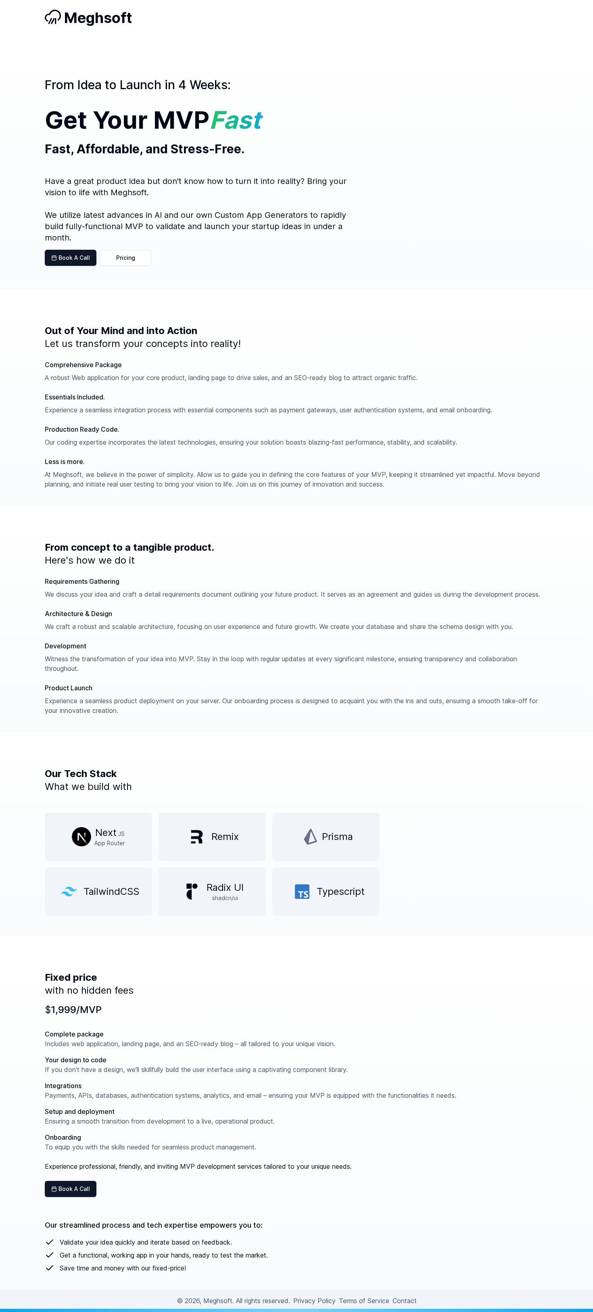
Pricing (125, 257)
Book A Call (73, 257)
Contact (405, 1301)
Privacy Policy (314, 1301)
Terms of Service (364, 1301)
